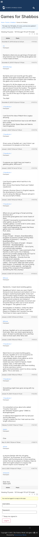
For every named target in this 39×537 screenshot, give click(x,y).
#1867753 (34, 468)
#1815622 (34, 41)
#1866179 (34, 442)
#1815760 (34, 168)
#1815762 (34, 199)
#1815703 (34, 102)
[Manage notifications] (34, 532)
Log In (6, 521)
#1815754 (34, 130)
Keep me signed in (10, 516)
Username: (6, 503)
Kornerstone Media (20, 535)
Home (2, 22)
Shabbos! (13, 22)
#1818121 (34, 339)
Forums (7, 22)
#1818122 (34, 374)
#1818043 (34, 273)
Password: (6, 510)
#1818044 (34, 317)
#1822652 (34, 393)
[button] (1, 1)
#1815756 (34, 149)
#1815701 (34, 62)
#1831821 (34, 425)
